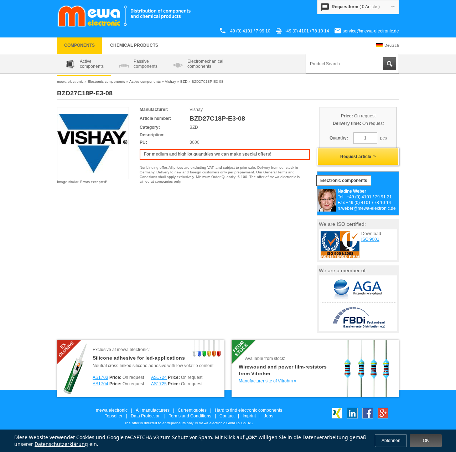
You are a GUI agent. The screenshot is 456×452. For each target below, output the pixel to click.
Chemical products (134, 45)
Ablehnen (391, 440)
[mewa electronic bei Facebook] (368, 417)
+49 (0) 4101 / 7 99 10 (249, 31)
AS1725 (159, 383)
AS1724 (159, 377)
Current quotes (192, 410)
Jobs (268, 415)
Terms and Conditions (190, 415)
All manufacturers (153, 410)
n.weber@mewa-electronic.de (367, 208)
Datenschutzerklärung (61, 444)
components (79, 45)
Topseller (114, 415)
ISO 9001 (370, 239)
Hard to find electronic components (248, 410)
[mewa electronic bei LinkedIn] (352, 417)
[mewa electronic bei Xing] (337, 417)
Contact (226, 415)
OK (426, 440)
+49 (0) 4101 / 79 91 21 (369, 196)
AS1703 (100, 377)
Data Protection (146, 415)
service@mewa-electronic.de (371, 31)
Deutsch (391, 45)
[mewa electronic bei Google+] (383, 417)
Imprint (249, 415)
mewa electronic (112, 410)
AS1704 (100, 383)
